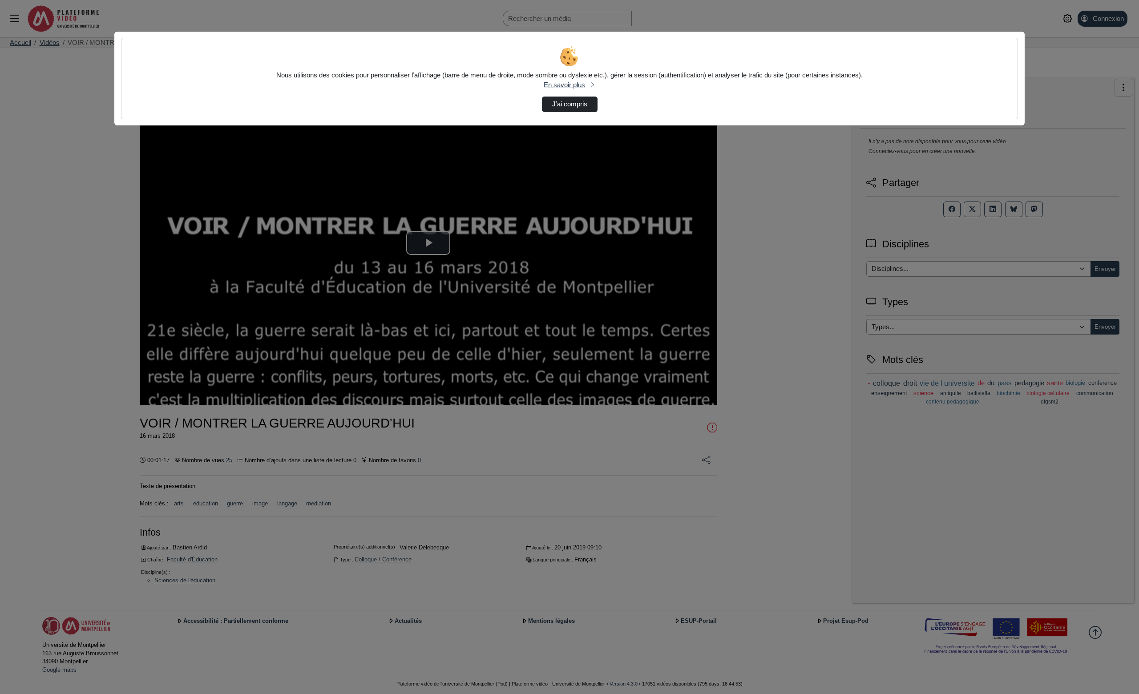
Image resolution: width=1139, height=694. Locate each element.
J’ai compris (569, 104)
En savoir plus (564, 85)
